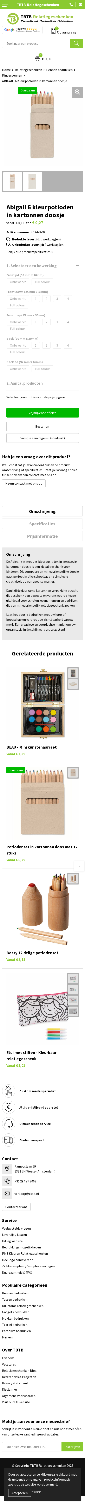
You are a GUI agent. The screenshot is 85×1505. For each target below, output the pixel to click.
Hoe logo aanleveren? (17, 1260)
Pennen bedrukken (59, 70)
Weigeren (36, 1491)
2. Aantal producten (24, 383)
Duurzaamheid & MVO (17, 1272)
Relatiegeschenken (28, 70)
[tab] (42, 511)
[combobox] (36, 43)
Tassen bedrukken (14, 1299)
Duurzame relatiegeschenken (23, 1306)
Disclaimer (9, 1389)
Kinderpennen (12, 75)
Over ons (8, 1358)
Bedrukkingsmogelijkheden (21, 1247)
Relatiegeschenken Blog (19, 1370)
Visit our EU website (16, 1402)
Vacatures (9, 1364)
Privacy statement (15, 1383)
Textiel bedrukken (14, 1325)
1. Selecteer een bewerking (31, 265)
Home (6, 70)
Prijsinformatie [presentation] (42, 536)
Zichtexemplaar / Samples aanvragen (28, 1266)
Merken (7, 1337)
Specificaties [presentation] (42, 524)
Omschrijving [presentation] (42, 511)
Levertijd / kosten (14, 1235)
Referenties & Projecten (19, 1377)
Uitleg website (12, 1241)
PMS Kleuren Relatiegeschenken (25, 1253)
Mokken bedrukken (15, 1318)
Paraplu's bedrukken (16, 1331)
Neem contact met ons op (23, 483)
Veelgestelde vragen (16, 1228)
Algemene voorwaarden (18, 1396)
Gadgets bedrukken (15, 1312)
